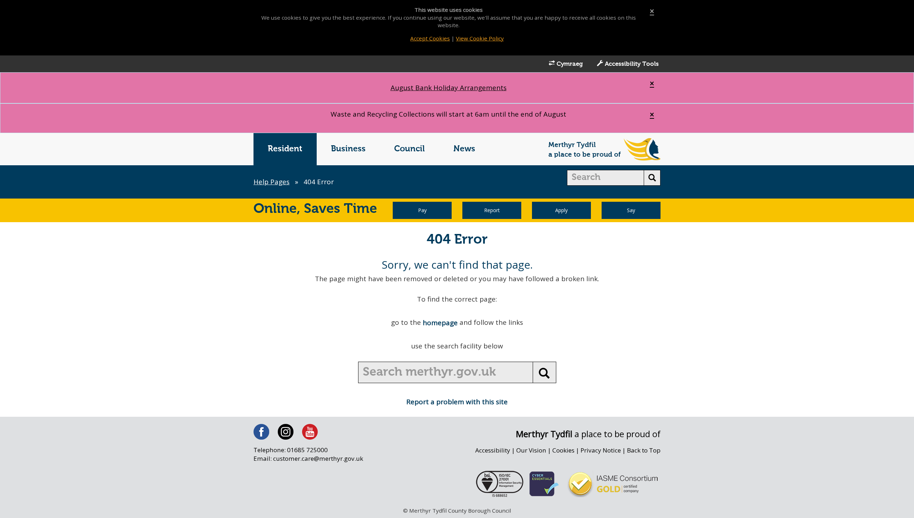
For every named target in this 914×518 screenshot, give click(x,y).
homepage (440, 322)
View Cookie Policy (480, 38)
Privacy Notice (601, 450)
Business (348, 149)
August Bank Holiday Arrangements (449, 87)
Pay (422, 210)
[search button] (652, 178)
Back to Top (644, 450)
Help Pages (271, 181)
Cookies (563, 450)
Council (409, 149)
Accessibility (492, 450)
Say (631, 210)
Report (492, 210)
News (464, 149)
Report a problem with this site (457, 401)
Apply (561, 210)
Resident (285, 149)
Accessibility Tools (631, 64)
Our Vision (531, 450)
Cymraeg (569, 64)
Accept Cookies (430, 38)
